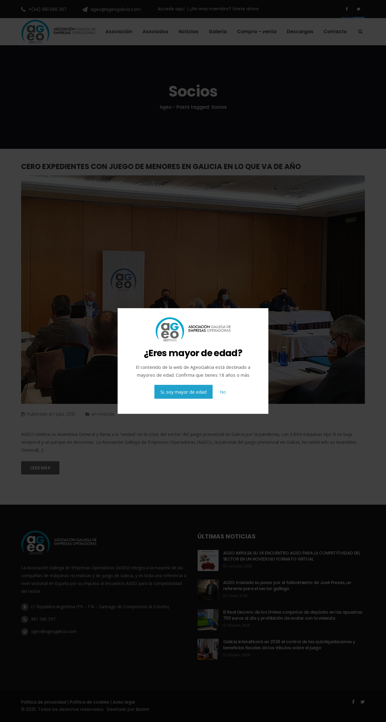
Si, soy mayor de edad (183, 392)
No (223, 392)
